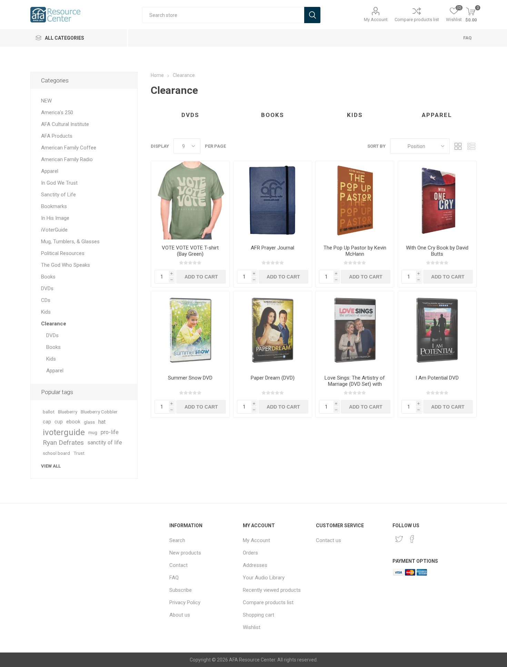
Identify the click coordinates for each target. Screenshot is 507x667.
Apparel (437, 114)
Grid (458, 146)
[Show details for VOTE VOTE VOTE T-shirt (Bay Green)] (190, 200)
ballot (48, 411)
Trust (78, 453)
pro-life (110, 432)
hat (102, 422)
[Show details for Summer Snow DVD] (190, 330)
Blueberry (67, 411)
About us (179, 615)
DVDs (190, 114)
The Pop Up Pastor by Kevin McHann (355, 251)
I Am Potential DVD (437, 378)
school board (56, 453)
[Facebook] (412, 539)
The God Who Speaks (65, 265)
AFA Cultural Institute (65, 124)
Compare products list (417, 19)
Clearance (53, 324)
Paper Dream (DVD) (273, 378)
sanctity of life (104, 442)
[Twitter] (399, 539)
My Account (376, 19)
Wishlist (251, 627)
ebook (73, 422)
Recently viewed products (272, 590)
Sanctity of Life (58, 195)
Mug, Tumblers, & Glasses (70, 241)
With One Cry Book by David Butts (437, 251)
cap (47, 422)
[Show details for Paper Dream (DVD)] (272, 330)
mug (92, 432)
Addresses (255, 565)
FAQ (467, 37)
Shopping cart (258, 615)
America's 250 (57, 112)
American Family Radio (67, 159)
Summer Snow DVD (190, 378)
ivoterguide (64, 432)
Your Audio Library (264, 578)
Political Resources (62, 253)
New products (185, 553)
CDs (45, 300)
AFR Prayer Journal (272, 248)
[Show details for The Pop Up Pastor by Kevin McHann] (355, 200)
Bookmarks (54, 206)
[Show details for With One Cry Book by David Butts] (437, 200)
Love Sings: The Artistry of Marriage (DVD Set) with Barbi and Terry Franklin (355, 384)
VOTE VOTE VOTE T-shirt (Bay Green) (190, 251)
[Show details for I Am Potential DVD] (437, 330)
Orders (250, 553)
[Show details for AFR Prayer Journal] (272, 200)
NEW (46, 101)
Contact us (328, 540)
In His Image (55, 218)
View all (51, 466)
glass (89, 422)
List (471, 146)
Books (272, 114)
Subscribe (180, 590)
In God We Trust (59, 183)
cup (58, 422)
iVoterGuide (54, 230)
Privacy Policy (184, 602)
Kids (355, 114)
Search (177, 540)
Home (157, 75)
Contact (178, 565)
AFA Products (56, 136)
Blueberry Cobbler (99, 411)
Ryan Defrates (63, 443)
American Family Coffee (68, 148)
